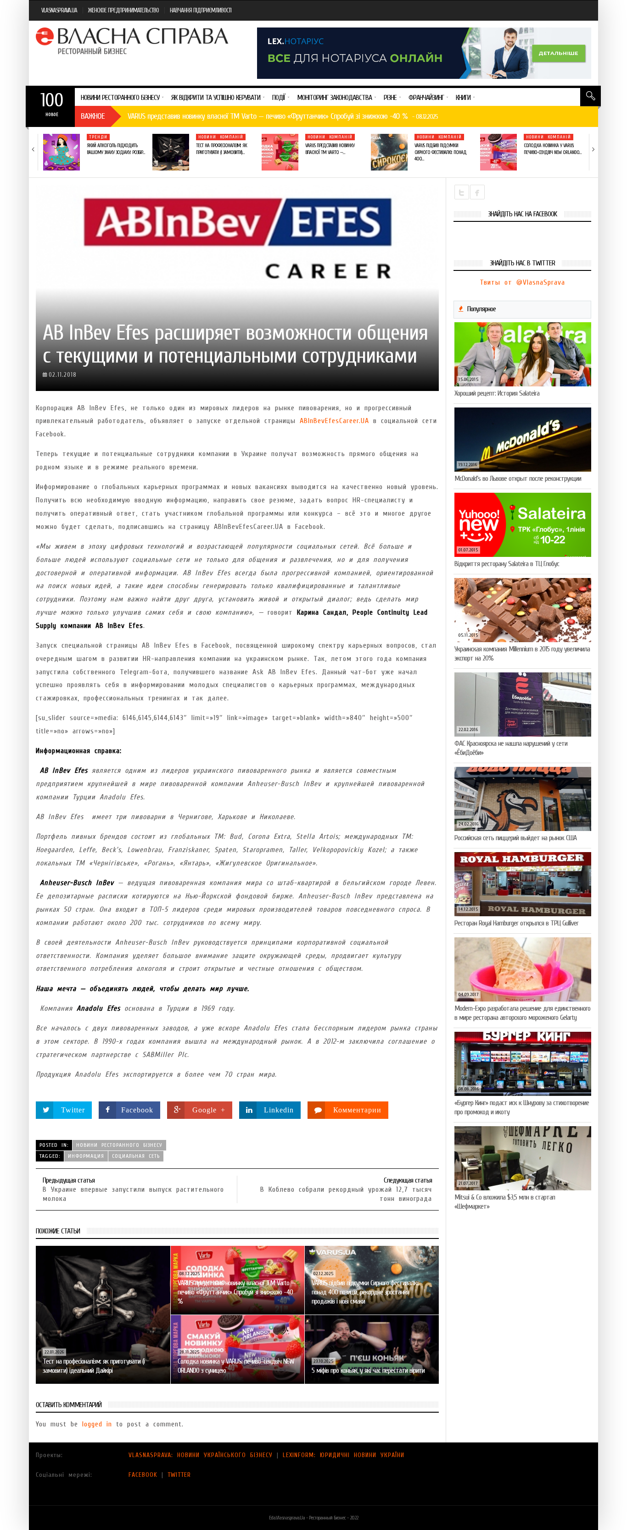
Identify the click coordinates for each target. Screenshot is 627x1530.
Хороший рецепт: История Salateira (496, 393)
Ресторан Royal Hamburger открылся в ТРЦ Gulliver (516, 923)
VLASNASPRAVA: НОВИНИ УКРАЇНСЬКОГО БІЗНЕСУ (201, 1455)
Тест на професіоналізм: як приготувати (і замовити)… (221, 149)
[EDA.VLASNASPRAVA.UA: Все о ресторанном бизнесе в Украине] (133, 41)
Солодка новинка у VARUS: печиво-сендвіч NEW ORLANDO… (552, 149)
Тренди (98, 137)
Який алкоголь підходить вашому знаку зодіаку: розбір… (116, 149)
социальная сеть (136, 1156)
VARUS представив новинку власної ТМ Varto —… (329, 149)
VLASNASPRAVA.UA (59, 10)
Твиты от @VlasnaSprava (522, 282)
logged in (97, 1424)
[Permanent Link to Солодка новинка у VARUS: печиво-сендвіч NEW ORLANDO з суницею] (498, 152)
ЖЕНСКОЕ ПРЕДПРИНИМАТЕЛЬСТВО (123, 10)
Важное (93, 116)
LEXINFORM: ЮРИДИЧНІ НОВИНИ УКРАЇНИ (343, 1455)
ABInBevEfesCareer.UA (334, 421)
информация (86, 1156)
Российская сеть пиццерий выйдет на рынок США (515, 838)
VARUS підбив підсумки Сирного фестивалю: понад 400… (440, 152)
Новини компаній (220, 137)
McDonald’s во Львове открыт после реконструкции (517, 478)
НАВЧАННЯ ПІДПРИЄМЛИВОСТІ (200, 10)
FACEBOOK (143, 1475)
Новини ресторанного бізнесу (119, 1145)
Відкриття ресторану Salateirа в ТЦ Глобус (506, 564)
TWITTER (179, 1475)
